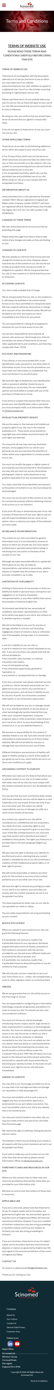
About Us (11, 1315)
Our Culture (12, 1319)
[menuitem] (27, 1315)
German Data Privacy (16, 1327)
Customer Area (13, 1331)
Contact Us (11, 1323)
